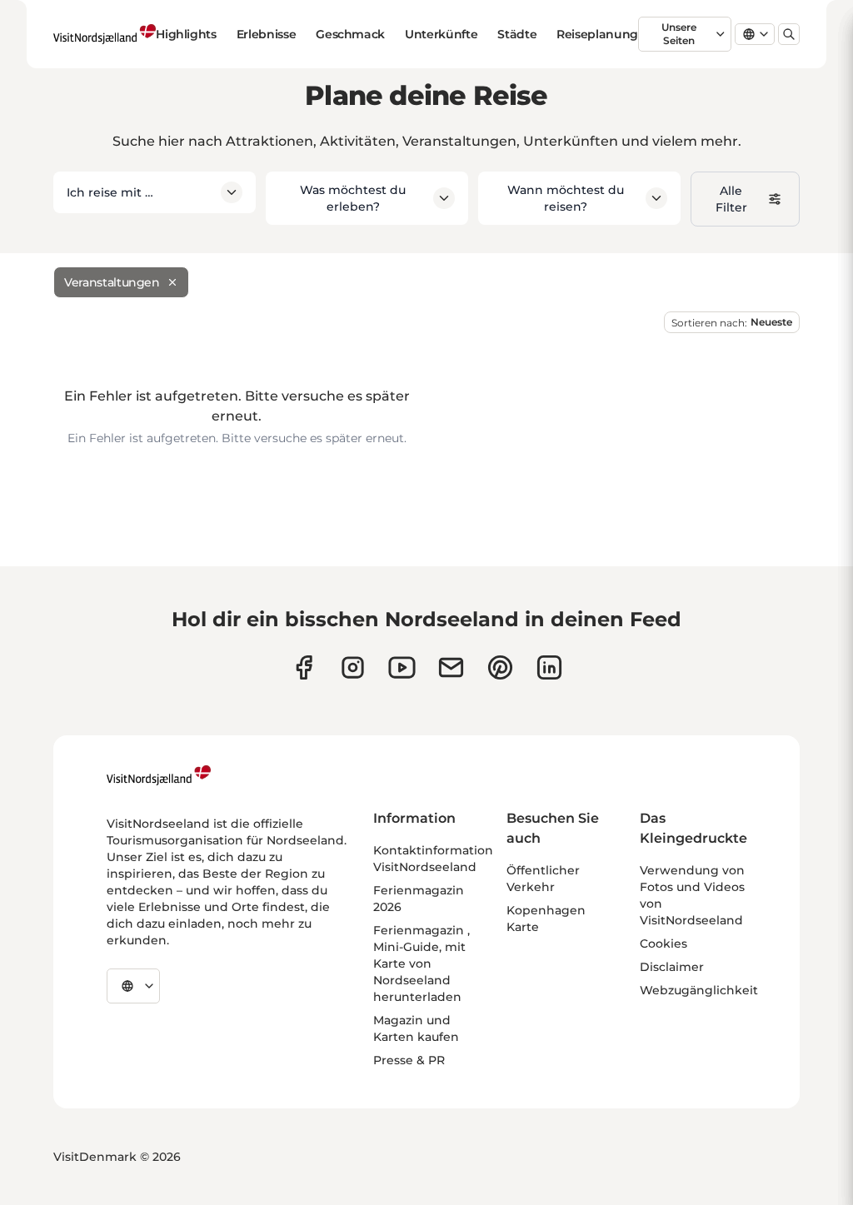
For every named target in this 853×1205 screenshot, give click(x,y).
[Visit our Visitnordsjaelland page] (402, 667)
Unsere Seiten (678, 34)
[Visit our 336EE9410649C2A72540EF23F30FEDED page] (451, 667)
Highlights (186, 34)
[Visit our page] (303, 667)
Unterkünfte (441, 34)
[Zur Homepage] (104, 34)
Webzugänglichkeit (699, 990)
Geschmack (350, 34)
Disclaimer (672, 966)
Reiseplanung (597, 34)
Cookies (663, 943)
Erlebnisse (267, 34)
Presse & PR (409, 1060)
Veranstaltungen (112, 282)
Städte (516, 34)
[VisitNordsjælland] (159, 775)
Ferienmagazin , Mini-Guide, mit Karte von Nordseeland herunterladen (421, 963)
